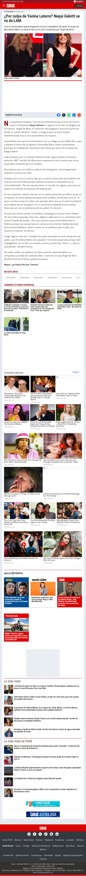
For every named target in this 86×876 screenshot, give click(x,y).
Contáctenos (36, 855)
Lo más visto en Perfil (18, 741)
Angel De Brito (52, 278)
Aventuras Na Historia (41, 846)
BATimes (80, 840)
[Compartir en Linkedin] (74, 115)
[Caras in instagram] (29, 834)
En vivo (80, 6)
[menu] (4, 6)
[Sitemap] (57, 834)
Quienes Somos (22, 855)
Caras (18, 846)
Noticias (18, 840)
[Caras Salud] (43, 806)
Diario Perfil (7, 840)
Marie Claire (29, 840)
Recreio (80, 846)
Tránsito (43, 859)
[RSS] (51, 834)
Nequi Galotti (24, 278)
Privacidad (48, 855)
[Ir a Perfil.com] (79, 2)
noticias (16, 580)
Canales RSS (8, 855)
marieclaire (43, 580)
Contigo (26, 846)
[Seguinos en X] (40, 834)
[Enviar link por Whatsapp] (69, 115)
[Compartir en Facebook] (58, 115)
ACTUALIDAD (8, 12)
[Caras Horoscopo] (43, 816)
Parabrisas (59, 840)
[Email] (79, 115)
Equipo (58, 855)
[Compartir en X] (63, 115)
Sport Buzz (70, 846)
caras (69, 580)
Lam (78, 278)
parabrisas (16, 616)
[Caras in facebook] (34, 834)
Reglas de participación (73, 855)
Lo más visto (12, 681)
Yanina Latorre (10, 278)
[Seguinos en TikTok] (45, 834)
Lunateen (70, 840)
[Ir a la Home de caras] (11, 6)
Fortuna (39, 840)
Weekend (49, 840)
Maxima (43, 849)
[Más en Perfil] (17, 573)
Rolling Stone (57, 846)
